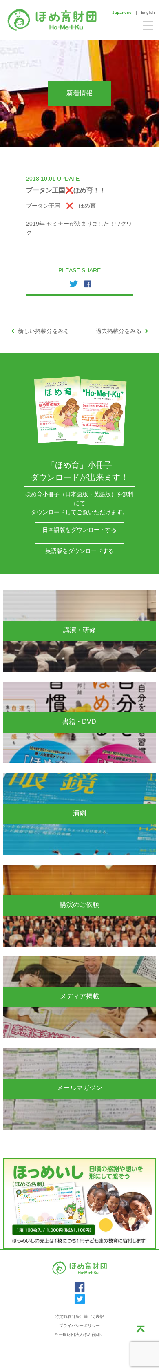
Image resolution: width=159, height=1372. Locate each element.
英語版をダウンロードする (79, 551)
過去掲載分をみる (123, 331)
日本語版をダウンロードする (79, 529)
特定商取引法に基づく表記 (79, 1316)
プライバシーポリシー (79, 1325)
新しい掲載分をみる (38, 331)
